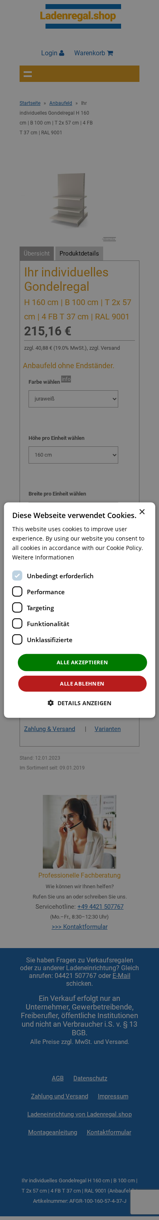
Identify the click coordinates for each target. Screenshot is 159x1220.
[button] (79, 703)
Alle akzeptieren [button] (82, 662)
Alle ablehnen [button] (82, 683)
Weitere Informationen (43, 557)
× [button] (142, 512)
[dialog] (79, 610)
